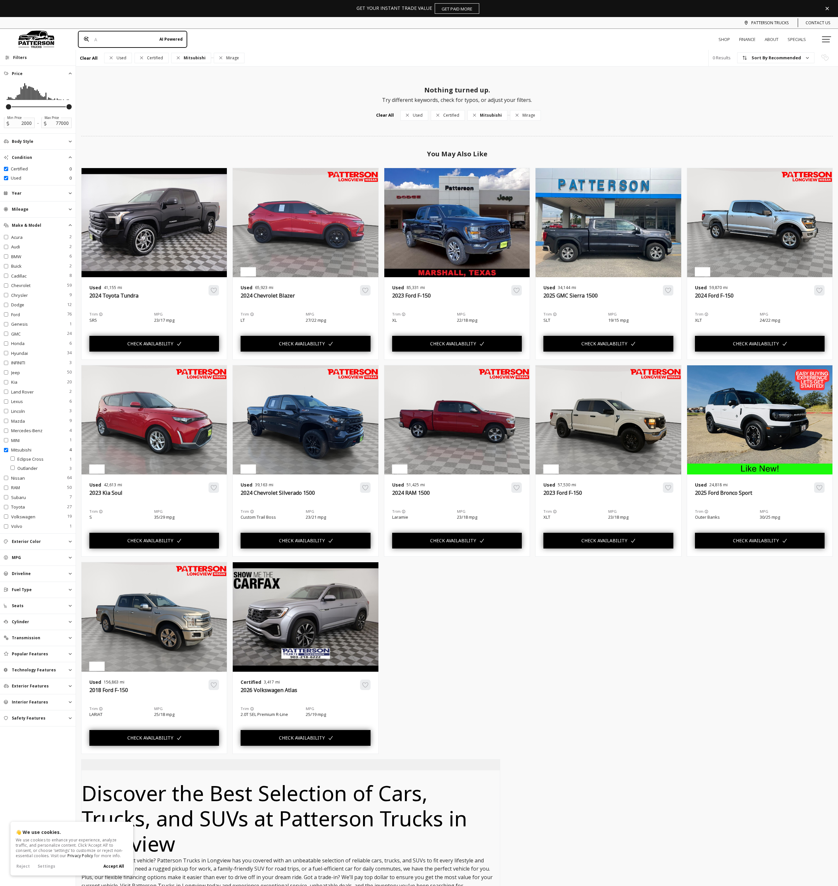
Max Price (52, 117)
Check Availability (150, 343)
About (771, 39)
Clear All (89, 58)
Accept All (113, 866)
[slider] (8, 107)
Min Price (14, 117)
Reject (23, 866)
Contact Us (818, 23)
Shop (724, 39)
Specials (797, 39)
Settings (46, 866)
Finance (747, 39)
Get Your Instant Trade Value (414, 8)
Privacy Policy (80, 855)
